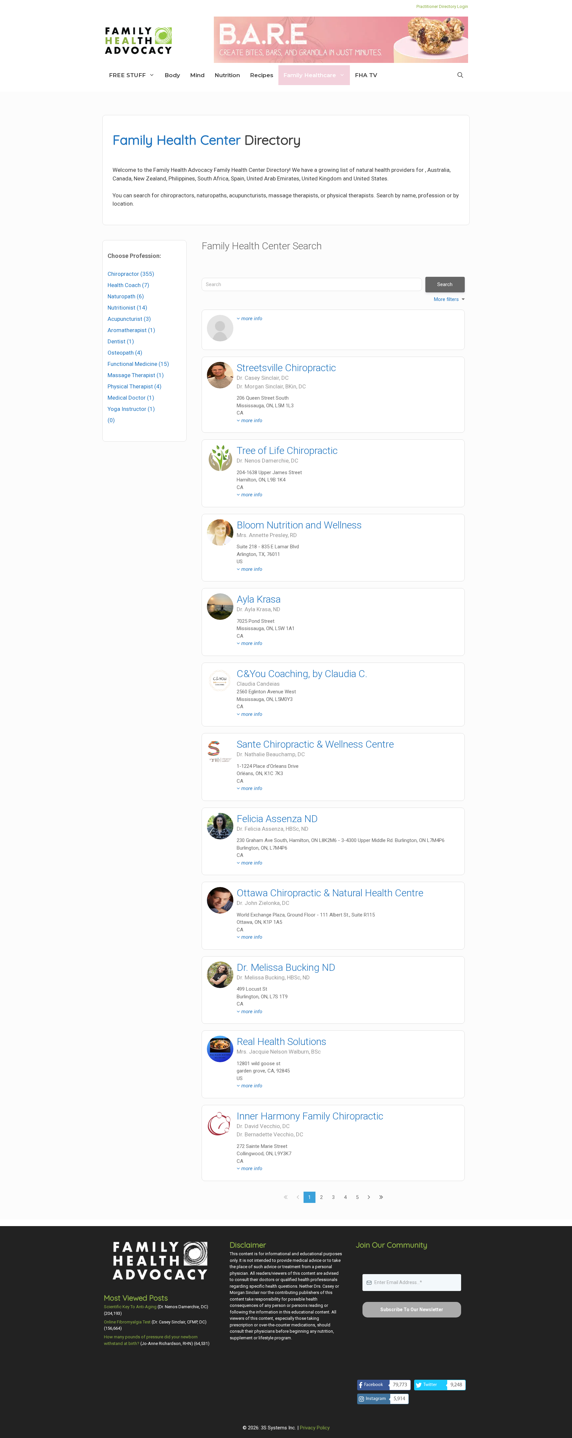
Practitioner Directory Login (442, 6)
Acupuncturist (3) (129, 319)
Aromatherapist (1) (131, 330)
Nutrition (227, 75)
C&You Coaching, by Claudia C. (302, 673)
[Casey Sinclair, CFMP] (220, 375)
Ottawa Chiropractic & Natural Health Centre (330, 893)
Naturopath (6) (126, 296)
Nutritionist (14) (127, 307)
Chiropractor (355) (131, 274)
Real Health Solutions (281, 1041)
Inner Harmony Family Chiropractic (310, 1116)
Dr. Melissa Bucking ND (286, 967)
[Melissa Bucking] (220, 975)
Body (172, 75)
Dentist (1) (121, 341)
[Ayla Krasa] (220, 606)
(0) (111, 420)
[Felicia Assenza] (220, 826)
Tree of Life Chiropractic (287, 450)
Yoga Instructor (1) (131, 409)
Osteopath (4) (125, 352)
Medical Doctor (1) (131, 397)
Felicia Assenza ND (277, 818)
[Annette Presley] (220, 532)
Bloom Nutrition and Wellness (299, 525)
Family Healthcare (309, 75)
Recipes (261, 75)
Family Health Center (177, 139)
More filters (446, 299)
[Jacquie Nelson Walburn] (220, 1049)
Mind (197, 75)
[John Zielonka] (220, 900)
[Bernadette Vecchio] (220, 1123)
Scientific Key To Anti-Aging (130, 1306)
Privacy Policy (315, 1428)
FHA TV (366, 75)
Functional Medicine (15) (138, 364)
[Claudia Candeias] (220, 681)
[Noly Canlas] (220, 328)
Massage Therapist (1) (136, 375)
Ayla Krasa (259, 599)
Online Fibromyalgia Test (127, 1321)
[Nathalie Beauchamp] (220, 751)
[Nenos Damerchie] (220, 458)
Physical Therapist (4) (135, 386)
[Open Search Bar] (460, 75)
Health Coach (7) (128, 285)
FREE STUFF (127, 75)
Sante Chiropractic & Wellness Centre (315, 744)
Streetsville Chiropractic (286, 367)
